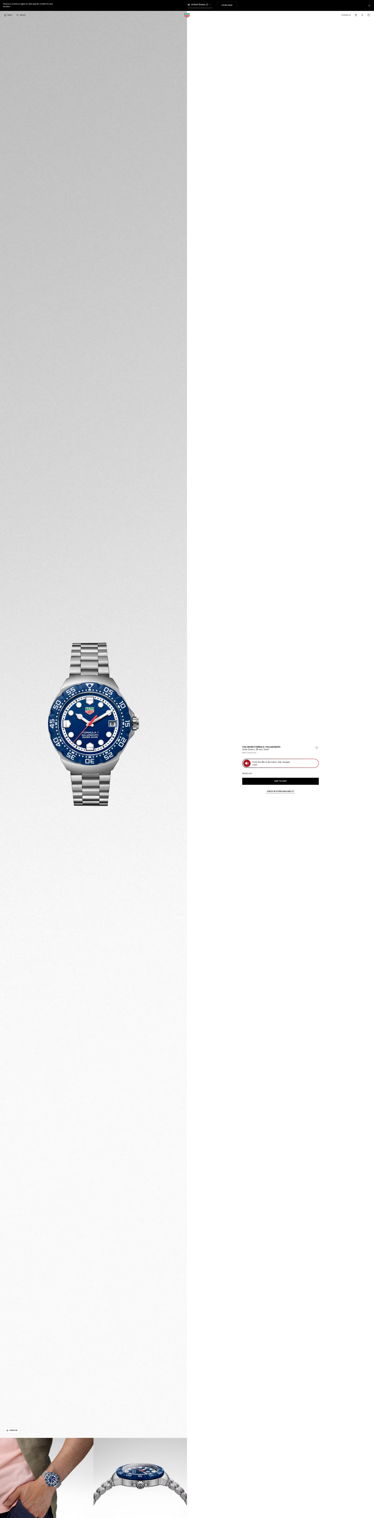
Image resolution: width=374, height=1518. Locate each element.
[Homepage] (187, 15)
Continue (229, 5)
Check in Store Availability (280, 791)
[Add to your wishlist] (317, 748)
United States (198, 5)
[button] (362, 15)
